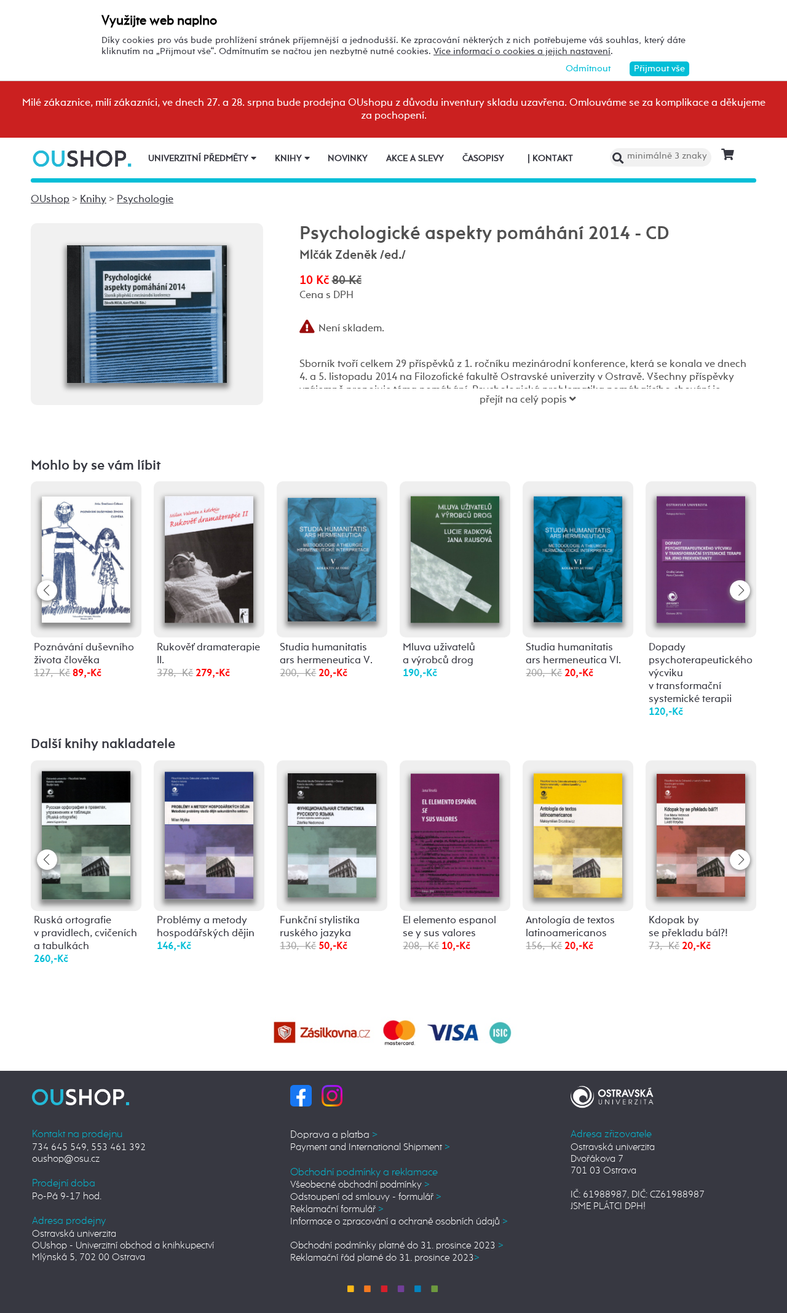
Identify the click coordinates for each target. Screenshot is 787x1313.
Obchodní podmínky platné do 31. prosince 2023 (397, 1245)
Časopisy (483, 158)
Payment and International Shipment (370, 1147)
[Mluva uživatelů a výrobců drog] (455, 555)
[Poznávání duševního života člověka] (86, 555)
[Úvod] (83, 158)
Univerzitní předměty (199, 158)
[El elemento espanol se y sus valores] (455, 832)
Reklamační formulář (337, 1209)
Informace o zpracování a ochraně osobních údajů (399, 1221)
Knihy (289, 158)
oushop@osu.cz (66, 1159)
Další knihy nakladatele (103, 744)
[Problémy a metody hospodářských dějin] (209, 834)
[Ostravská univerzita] (612, 1095)
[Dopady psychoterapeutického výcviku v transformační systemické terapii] (701, 555)
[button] (740, 590)
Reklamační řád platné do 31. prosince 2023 (385, 1258)
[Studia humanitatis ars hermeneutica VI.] (578, 555)
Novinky (348, 158)
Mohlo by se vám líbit (96, 466)
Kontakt (550, 158)
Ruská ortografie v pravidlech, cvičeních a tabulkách (85, 933)
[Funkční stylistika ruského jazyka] (332, 833)
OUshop (50, 199)
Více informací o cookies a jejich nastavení (522, 51)
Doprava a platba (334, 1135)
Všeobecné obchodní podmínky (360, 1185)
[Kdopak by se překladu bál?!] (701, 832)
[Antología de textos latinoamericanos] (578, 832)
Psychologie (145, 199)
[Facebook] (301, 1095)
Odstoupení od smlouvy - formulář (365, 1197)
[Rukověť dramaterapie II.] (209, 555)
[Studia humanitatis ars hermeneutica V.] (332, 554)
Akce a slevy (415, 158)
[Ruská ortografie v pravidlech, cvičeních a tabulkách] (86, 835)
